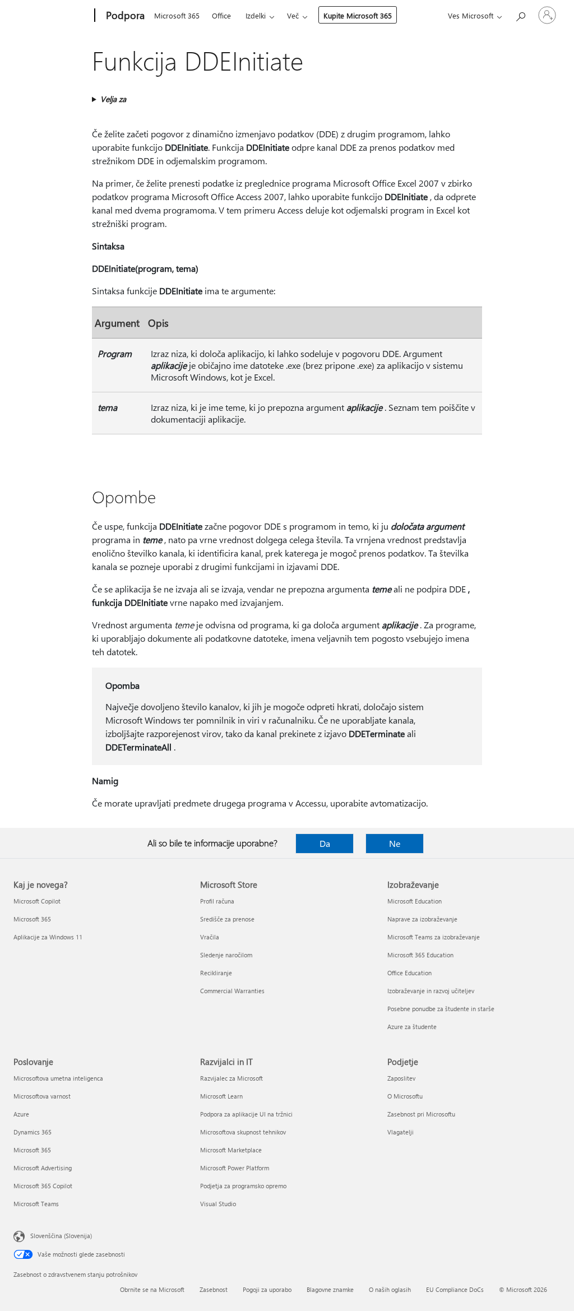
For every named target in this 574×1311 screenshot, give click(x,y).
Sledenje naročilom (226, 955)
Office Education (409, 973)
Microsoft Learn (221, 1096)
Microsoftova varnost (42, 1096)
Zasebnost (214, 1289)
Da (325, 843)
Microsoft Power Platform (234, 1168)
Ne (394, 843)
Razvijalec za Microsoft (231, 1078)
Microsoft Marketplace (231, 1150)
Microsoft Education (414, 901)
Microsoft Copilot (37, 901)
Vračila (209, 937)
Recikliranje (216, 973)
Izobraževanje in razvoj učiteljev (430, 990)
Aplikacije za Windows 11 (47, 937)
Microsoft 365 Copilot (42, 1186)
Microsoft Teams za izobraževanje (433, 937)
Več (293, 15)
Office (221, 15)
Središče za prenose (227, 919)
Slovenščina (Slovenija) (61, 1235)
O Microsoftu (405, 1096)
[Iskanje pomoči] (520, 14)
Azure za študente (412, 1026)
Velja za (113, 99)
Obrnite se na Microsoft (152, 1289)
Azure (21, 1114)
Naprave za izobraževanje (422, 919)
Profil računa (217, 901)
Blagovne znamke (330, 1289)
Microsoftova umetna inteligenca (58, 1078)
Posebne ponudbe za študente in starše (440, 1008)
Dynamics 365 (32, 1132)
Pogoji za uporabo (267, 1289)
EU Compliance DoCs (455, 1289)
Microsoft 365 (177, 15)
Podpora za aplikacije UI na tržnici (246, 1114)
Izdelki (256, 15)
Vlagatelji (400, 1132)
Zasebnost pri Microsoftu (421, 1114)
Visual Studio (218, 1203)
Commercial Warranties (232, 990)
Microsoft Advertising (42, 1168)
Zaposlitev (401, 1078)
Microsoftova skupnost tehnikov (243, 1132)
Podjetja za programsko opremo (243, 1186)
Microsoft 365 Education (420, 955)
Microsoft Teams (36, 1203)
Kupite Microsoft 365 (357, 15)
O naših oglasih (390, 1289)
